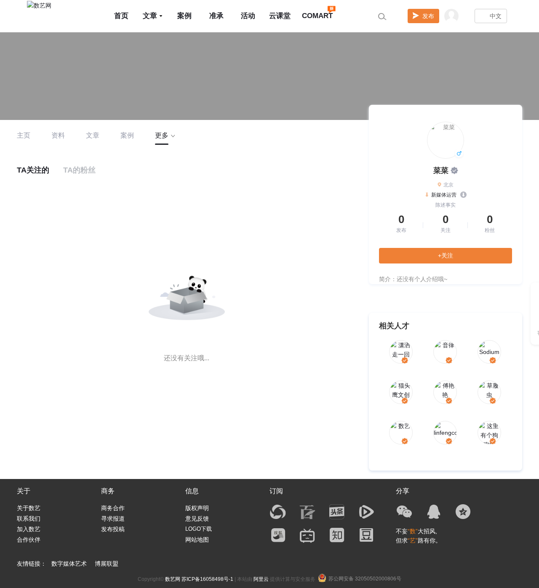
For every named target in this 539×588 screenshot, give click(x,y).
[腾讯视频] (366, 511)
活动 (248, 16)
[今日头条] (336, 511)
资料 (58, 135)
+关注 (445, 255)
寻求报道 (113, 518)
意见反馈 (197, 518)
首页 (121, 16)
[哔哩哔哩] (307, 535)
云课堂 (280, 16)
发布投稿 (113, 529)
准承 (216, 16)
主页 (23, 135)
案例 (184, 16)
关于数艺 (28, 508)
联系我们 (28, 518)
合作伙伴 (28, 539)
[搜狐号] (278, 535)
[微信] (404, 511)
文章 (150, 16)
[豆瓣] (366, 535)
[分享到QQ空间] (463, 511)
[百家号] (307, 511)
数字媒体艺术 (69, 563)
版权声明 (197, 508)
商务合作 (113, 508)
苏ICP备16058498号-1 (207, 579)
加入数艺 (28, 529)
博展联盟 (106, 563)
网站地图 (197, 539)
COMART (317, 16)
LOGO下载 (198, 529)
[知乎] (336, 535)
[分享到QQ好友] (433, 511)
